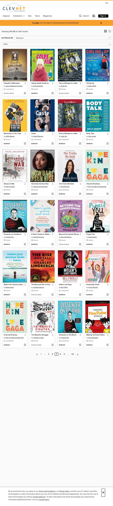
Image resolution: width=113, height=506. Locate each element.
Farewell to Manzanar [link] (12, 83)
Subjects (6, 16)
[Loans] (93, 16)
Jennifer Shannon (38, 237)
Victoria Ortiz (10, 237)
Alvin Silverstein (38, 86)
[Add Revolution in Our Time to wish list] (25, 143)
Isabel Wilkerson (38, 136)
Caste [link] (33, 134)
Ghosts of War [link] (9, 184)
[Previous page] (37, 354)
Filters (6, 44)
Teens (37, 16)
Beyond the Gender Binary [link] (69, 234)
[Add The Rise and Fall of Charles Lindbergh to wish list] (52, 294)
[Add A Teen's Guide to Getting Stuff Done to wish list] (52, 244)
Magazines (47, 16)
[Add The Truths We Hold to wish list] (80, 194)
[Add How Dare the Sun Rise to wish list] (52, 194)
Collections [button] (18, 16)
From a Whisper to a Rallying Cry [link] (69, 83)
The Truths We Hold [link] (66, 184)
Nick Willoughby (93, 338)
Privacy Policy (64, 491)
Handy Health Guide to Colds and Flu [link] (41, 83)
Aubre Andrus (92, 237)
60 (73, 354)
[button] (83, 16)
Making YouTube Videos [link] (95, 335)
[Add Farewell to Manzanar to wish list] (25, 93)
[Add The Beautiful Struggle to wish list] (52, 345)
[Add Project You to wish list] (107, 244)
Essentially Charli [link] (92, 285)
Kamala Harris (65, 187)
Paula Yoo (64, 86)
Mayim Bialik (92, 86)
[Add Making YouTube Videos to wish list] (107, 345)
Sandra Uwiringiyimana (40, 187)
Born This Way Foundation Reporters (97, 187)
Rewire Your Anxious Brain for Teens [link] (14, 285)
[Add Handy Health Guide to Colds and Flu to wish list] (52, 93)
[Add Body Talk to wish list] (107, 143)
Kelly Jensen (92, 136)
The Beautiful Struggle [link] (39, 335)
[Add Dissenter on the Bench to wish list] (25, 244)
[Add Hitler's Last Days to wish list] (80, 294)
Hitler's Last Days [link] (65, 285)
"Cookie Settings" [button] (39, 497)
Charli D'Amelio (93, 287)
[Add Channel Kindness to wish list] (107, 194)
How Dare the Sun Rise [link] (40, 184)
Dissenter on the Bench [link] (12, 234)
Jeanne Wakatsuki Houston (14, 86)
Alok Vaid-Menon (66, 237)
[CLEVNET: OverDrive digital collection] (14, 7)
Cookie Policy (44, 499)
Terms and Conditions (47, 491)
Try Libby (35, 23)
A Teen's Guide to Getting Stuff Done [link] (41, 234)
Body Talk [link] (90, 134)
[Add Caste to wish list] (52, 143)
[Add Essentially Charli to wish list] (107, 294)
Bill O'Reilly (64, 287)
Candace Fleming (38, 287)
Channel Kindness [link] (93, 184)
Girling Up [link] (90, 83)
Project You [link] (90, 234)
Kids (30, 16)
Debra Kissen (10, 287)
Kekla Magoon (10, 136)
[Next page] (77, 354)
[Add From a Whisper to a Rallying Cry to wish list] (80, 93)
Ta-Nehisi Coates (38, 338)
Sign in (103, 16)
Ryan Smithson (10, 187)
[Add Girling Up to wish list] (107, 93)
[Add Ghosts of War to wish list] (25, 194)
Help (106, 3)
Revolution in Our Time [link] (12, 134)
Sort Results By (7, 38)
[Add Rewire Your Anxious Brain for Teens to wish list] (25, 294)
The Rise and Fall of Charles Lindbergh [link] (41, 285)
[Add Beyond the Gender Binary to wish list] (80, 244)
